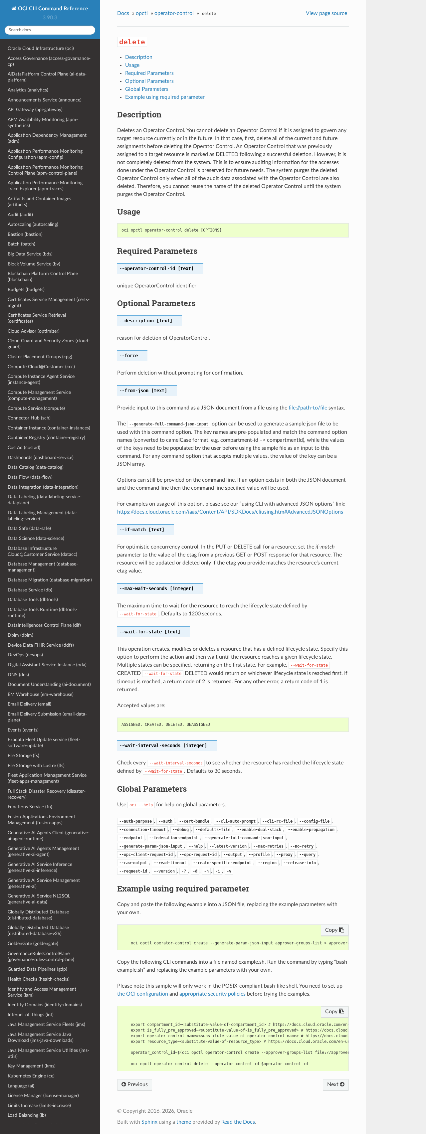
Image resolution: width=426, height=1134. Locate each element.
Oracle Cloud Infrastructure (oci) (41, 48)
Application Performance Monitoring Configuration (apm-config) (45, 154)
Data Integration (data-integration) (43, 487)
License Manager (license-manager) (43, 1095)
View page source (326, 13)
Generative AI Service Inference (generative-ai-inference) (40, 867)
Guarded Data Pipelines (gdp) (37, 969)
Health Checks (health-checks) (39, 979)
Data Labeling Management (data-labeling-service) (42, 515)
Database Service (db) (30, 589)
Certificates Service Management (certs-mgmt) (49, 302)
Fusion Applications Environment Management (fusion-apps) (41, 819)
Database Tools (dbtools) (33, 599)
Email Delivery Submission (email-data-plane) (47, 717)
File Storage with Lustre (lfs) (36, 765)
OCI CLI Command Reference (52, 8)
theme (183, 1122)
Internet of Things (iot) (31, 1014)
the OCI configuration (142, 994)
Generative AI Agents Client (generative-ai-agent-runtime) (49, 835)
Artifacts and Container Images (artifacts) (39, 201)
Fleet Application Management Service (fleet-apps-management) (47, 778)
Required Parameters (149, 73)
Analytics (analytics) (28, 89)
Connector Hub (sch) (29, 417)
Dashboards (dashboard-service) (41, 457)
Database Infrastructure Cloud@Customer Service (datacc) (42, 551)
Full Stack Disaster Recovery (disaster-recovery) (47, 794)
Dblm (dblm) (20, 635)
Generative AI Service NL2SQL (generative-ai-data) (39, 898)
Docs (123, 13)
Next (333, 1084)
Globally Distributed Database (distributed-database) (38, 914)
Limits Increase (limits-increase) (39, 1105)
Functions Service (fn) (30, 806)
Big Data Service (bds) (30, 253)
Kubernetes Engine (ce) (31, 1075)
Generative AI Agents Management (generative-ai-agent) (43, 851)
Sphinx (149, 1122)
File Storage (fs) (23, 755)
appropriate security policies (212, 994)
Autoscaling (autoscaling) (33, 224)
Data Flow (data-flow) (30, 477)
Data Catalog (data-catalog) (36, 467)
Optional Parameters (149, 81)
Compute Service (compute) (36, 408)
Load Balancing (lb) (27, 1115)
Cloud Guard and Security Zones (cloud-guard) (49, 343)
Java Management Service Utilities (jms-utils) (48, 1053)
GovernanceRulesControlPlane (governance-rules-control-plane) (41, 956)
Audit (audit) (20, 214)
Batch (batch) (21, 244)
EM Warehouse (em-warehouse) (41, 694)
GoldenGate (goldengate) (33, 943)
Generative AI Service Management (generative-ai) (44, 883)
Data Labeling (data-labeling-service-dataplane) (45, 499)
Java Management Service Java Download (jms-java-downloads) (41, 1037)
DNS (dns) (18, 674)
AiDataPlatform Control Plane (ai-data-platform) (47, 77)
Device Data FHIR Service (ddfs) (41, 645)
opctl (142, 13)
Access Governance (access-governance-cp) (49, 61)
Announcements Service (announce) (45, 99)
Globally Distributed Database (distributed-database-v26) (38, 930)
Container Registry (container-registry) (46, 437)
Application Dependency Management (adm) (47, 138)
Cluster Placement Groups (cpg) (40, 356)
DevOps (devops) (25, 654)
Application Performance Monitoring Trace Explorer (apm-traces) (45, 185)
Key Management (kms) (32, 1065)
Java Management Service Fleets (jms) (46, 1024)
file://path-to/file (308, 407)
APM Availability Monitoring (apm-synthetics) (43, 122)
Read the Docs (238, 1122)
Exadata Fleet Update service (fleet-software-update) (44, 742)
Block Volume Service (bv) (34, 263)
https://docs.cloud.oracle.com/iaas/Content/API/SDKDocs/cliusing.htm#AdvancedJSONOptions (230, 512)
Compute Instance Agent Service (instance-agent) (41, 379)
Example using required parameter (165, 97)
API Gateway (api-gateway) (35, 109)
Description (138, 57)
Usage (132, 65)
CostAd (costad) (24, 447)
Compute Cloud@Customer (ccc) (41, 366)
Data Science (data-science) (36, 538)
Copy (332, 930)
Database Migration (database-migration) (50, 579)
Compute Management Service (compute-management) (39, 395)
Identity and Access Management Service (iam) (42, 992)
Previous (137, 1084)
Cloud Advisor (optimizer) (34, 331)
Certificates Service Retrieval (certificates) (37, 318)
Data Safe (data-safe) (29, 528)
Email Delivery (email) (29, 704)
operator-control (174, 13)
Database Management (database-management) (43, 567)
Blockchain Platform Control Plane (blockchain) (43, 276)
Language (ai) (21, 1085)
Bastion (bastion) (25, 234)
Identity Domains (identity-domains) (45, 1004)
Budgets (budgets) (26, 289)
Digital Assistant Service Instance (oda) (47, 664)
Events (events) (23, 730)
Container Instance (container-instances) (49, 427)
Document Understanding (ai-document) (49, 684)
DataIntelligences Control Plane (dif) (44, 625)
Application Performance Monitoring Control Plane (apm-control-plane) (45, 170)
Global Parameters (146, 89)
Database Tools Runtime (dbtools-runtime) (42, 612)
